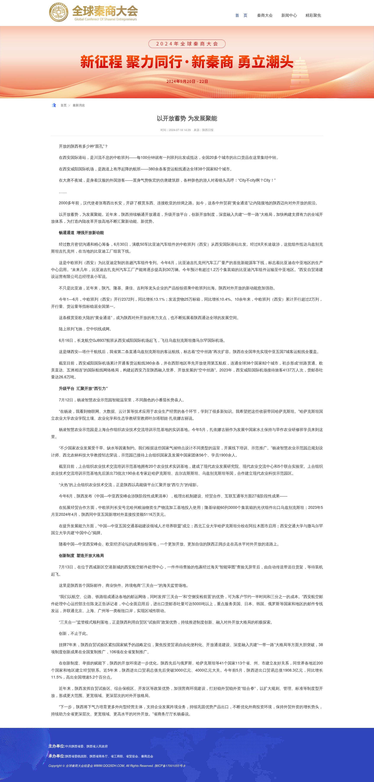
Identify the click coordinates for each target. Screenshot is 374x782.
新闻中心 (289, 15)
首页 (64, 105)
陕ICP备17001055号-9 (169, 765)
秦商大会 (265, 15)
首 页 (241, 15)
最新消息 (79, 105)
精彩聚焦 (313, 15)
